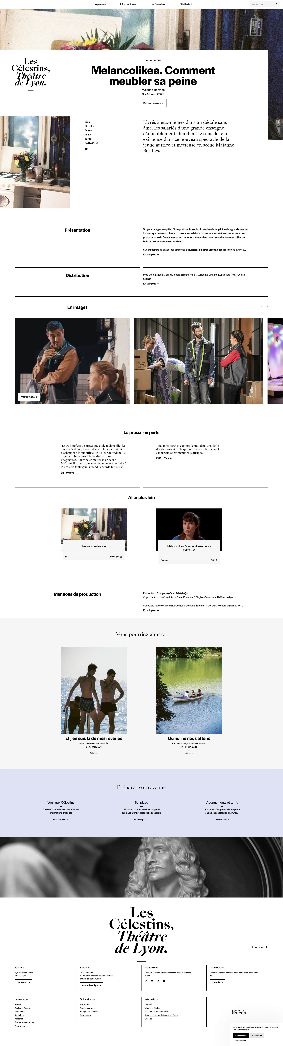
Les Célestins (157, 4)
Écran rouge (20, 1025)
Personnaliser (240, 1040)
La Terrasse (67, 472)
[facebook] (164, 981)
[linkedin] (158, 981)
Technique (19, 1015)
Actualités (84, 1004)
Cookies (148, 1018)
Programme (99, 4)
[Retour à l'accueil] (31, 81)
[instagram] (146, 981)
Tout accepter (241, 1035)
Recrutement (85, 1015)
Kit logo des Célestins (89, 1011)
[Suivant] (266, 306)
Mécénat (19, 1018)
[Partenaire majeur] (239, 1012)
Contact (148, 1004)
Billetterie (185, 4)
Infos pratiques (128, 4)
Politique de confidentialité (156, 1011)
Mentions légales (152, 1007)
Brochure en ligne (87, 1007)
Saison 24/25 (153, 60)
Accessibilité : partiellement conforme (161, 1015)
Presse (18, 1004)
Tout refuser (257, 1035)
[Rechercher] (277, 4)
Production (20, 1011)
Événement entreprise (24, 1022)
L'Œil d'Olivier (164, 458)
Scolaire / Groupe (22, 1007)
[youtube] (152, 981)
